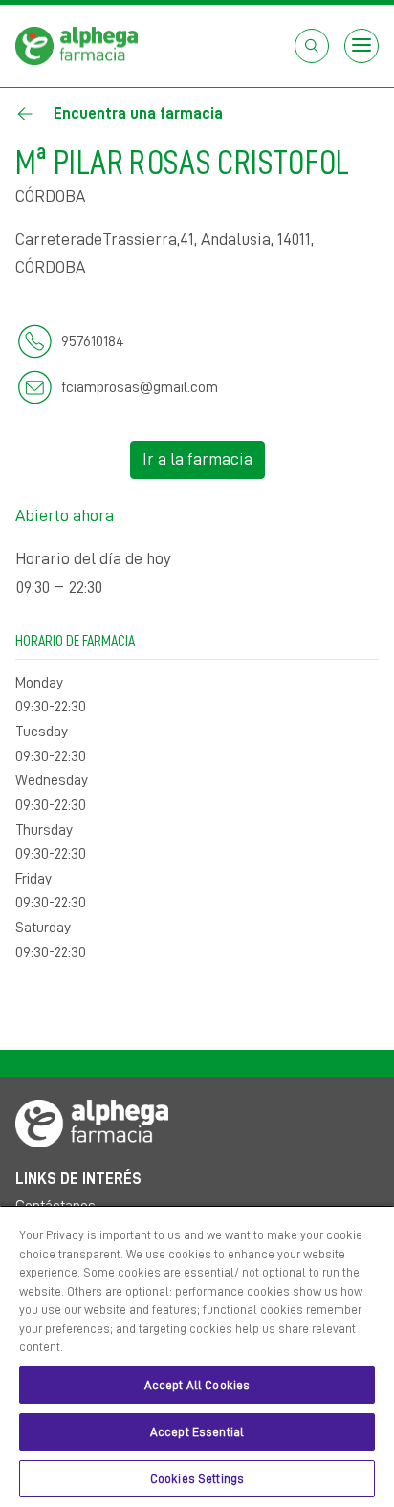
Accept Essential (197, 1432)
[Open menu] (361, 46)
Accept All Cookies (197, 1385)
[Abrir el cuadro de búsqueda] (312, 46)
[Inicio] (76, 45)
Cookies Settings (197, 1479)
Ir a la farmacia (197, 459)
